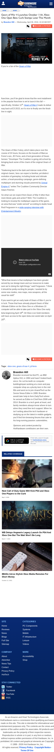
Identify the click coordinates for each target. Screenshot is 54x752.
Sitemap (5, 644)
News (15, 10)
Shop (25, 660)
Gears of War (25, 66)
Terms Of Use (27, 750)
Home (4, 626)
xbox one (12, 366)
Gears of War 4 (30, 105)
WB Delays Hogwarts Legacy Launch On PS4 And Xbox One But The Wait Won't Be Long (26, 533)
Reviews (5, 629)
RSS (8, 698)
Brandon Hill (20, 372)
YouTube (10, 694)
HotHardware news (39, 440)
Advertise (6, 660)
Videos (26, 644)
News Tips (6, 664)
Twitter (9, 687)
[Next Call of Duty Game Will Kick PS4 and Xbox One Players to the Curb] (27, 473)
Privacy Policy (8, 671)
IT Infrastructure (29, 637)
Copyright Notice (43, 747)
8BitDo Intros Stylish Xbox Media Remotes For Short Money (25, 575)
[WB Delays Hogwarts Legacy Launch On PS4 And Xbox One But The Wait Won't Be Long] (27, 515)
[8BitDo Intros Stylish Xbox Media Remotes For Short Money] (27, 556)
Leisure (26, 640)
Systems (26, 629)
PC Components (30, 626)
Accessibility (28, 656)
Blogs (4, 637)
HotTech (5, 675)
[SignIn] (4, 3)
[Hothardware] (27, 4)
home (4, 10)
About (4, 656)
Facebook (10, 690)
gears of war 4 (23, 366)
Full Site (5, 640)
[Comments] (28, 26)
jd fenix (33, 366)
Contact (5, 667)
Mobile (26, 633)
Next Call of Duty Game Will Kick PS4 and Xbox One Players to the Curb (25, 492)
